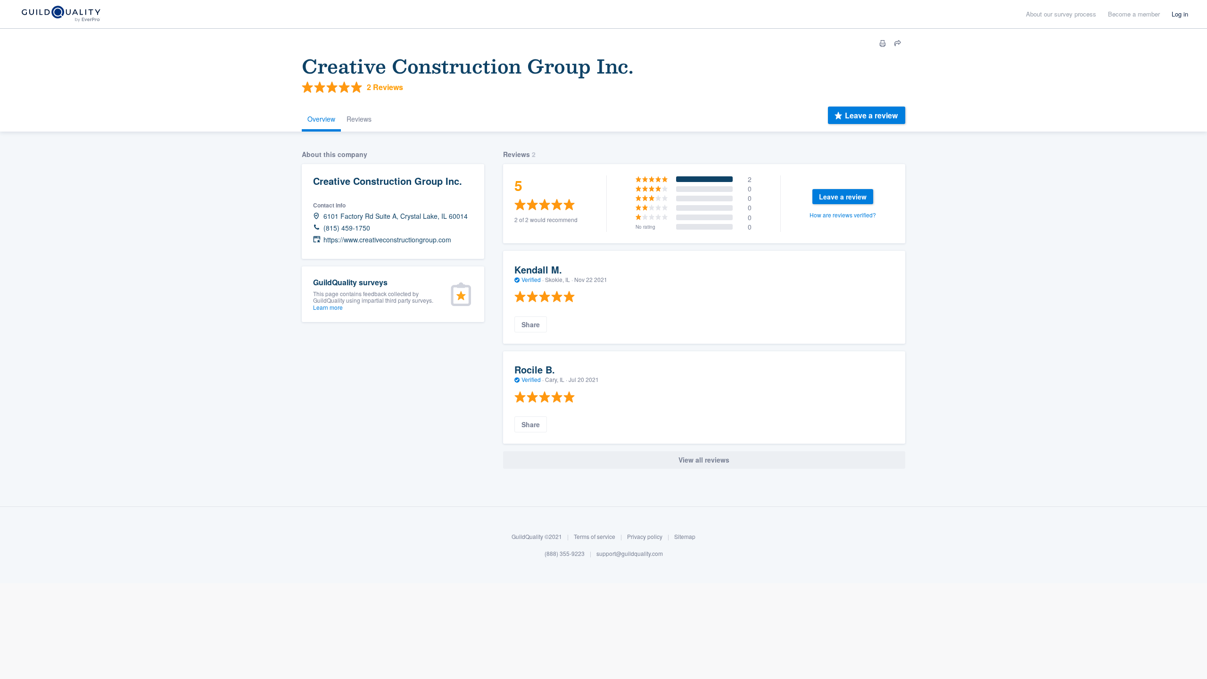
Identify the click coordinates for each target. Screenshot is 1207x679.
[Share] (897, 43)
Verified (531, 279)
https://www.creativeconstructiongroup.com (387, 240)
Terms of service (594, 536)
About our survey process (1061, 13)
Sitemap (684, 536)
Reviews (359, 119)
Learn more (328, 307)
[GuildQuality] (60, 14)
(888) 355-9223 (565, 553)
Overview (321, 119)
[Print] (882, 43)
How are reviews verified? (843, 215)
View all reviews (703, 459)
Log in (1180, 13)
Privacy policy (644, 536)
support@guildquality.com (629, 553)
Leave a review (871, 115)
